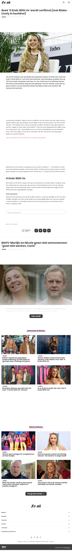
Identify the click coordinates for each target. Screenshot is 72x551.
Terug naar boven (34, 494)
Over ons (25, 541)
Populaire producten (8, 531)
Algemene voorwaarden (42, 541)
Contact (52, 541)
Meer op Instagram (14, 213)
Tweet (40, 230)
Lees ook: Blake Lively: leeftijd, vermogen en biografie (26, 138)
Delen (36, 230)
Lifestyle (4, 528)
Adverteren (32, 541)
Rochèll (22, 16)
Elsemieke (22, 249)
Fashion (4, 520)
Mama (3, 512)
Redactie (20, 541)
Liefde (3, 524)
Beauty (3, 516)
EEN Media (67, 547)
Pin (44, 230)
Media (4, 17)
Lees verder (36, 316)
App (49, 230)
